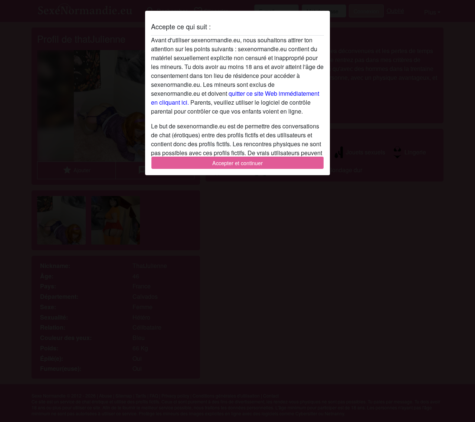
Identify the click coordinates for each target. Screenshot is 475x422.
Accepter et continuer (237, 163)
